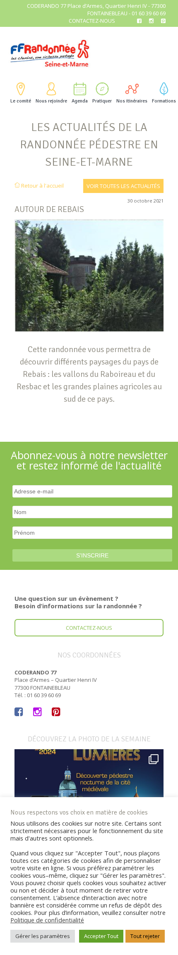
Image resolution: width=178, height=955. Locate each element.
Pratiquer (102, 101)
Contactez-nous (92, 20)
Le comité (20, 101)
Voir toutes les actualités (123, 186)
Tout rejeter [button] (145, 936)
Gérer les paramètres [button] (42, 936)
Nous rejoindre (51, 101)
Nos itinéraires (131, 101)
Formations (164, 101)
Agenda (80, 101)
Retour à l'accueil (42, 185)
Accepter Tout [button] (101, 936)
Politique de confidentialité (47, 920)
